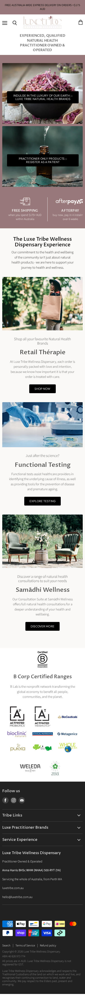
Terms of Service (25, 946)
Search (6, 946)
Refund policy (48, 946)
